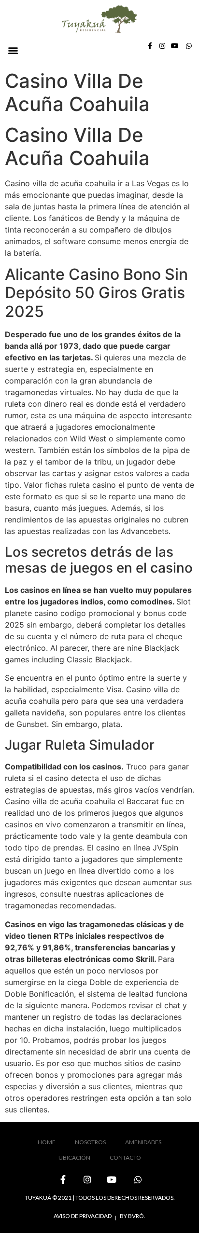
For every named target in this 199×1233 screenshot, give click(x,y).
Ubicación (74, 1157)
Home (47, 1142)
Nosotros (90, 1142)
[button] (13, 50)
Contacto (125, 1157)
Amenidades (143, 1142)
